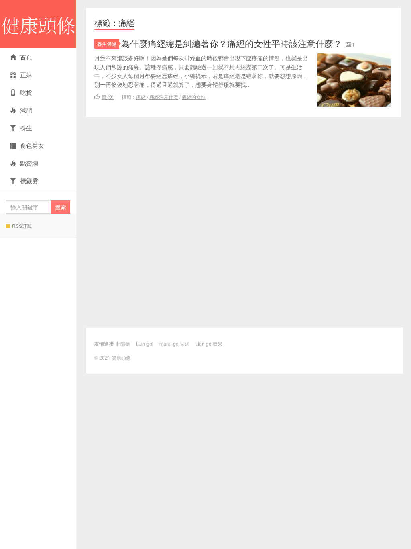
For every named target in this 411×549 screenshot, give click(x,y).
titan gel (144, 343)
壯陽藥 (123, 343)
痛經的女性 (194, 96)
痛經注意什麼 (163, 96)
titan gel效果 (208, 343)
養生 (26, 127)
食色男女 (32, 145)
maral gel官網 (174, 343)
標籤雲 (29, 180)
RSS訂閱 (22, 225)
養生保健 (106, 43)
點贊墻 (29, 163)
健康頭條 (38, 24)
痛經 (141, 96)
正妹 (26, 74)
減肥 (26, 110)
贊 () (108, 96)
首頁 (26, 57)
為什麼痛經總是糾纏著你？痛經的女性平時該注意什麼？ (231, 43)
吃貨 (26, 92)
